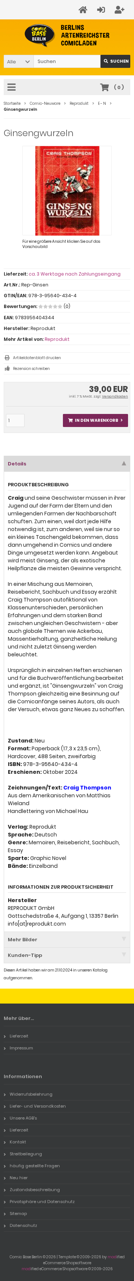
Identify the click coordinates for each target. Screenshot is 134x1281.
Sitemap (18, 1213)
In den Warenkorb (96, 420)
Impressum (21, 1048)
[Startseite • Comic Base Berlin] (67, 35)
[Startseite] (84, 9)
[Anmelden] (102, 9)
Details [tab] (17, 463)
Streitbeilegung (26, 1154)
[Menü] (12, 88)
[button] (19, 61)
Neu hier (19, 1178)
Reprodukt (57, 339)
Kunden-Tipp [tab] (25, 955)
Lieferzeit (19, 1036)
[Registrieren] (121, 9)
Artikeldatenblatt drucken (37, 358)
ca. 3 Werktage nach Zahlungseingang (75, 274)
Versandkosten (115, 396)
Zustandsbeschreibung (35, 1190)
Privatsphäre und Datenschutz (42, 1202)
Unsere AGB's (23, 1118)
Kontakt (18, 1142)
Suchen (115, 61)
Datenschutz (23, 1225)
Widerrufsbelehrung (31, 1094)
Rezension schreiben (31, 368)
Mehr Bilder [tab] (22, 939)
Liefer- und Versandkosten (38, 1106)
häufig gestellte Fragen (35, 1166)
